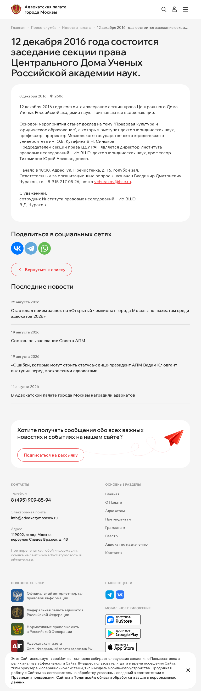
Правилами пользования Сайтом (40, 677)
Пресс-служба (44, 27)
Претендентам (118, 519)
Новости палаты (76, 27)
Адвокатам (115, 510)
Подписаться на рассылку (51, 455)
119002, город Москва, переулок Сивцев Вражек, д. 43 (39, 537)
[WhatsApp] (44, 248)
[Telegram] (31, 248)
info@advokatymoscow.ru (34, 517)
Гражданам (115, 527)
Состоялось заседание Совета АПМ (48, 340)
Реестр (111, 536)
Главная (18, 27)
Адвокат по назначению (126, 544)
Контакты (113, 552)
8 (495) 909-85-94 (31, 500)
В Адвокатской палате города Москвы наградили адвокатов (73, 395)
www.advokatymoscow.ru (60, 555)
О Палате (113, 502)
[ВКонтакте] (17, 248)
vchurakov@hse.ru (112, 181)
